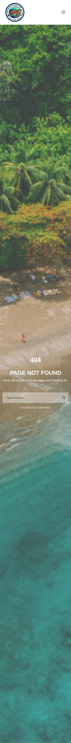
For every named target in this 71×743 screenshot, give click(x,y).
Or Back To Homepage (35, 407)
